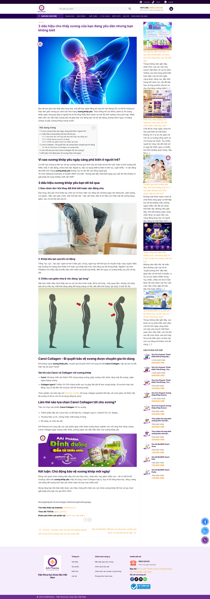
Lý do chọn (105, 16)
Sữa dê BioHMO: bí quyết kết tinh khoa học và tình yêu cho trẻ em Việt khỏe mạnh (156, 314)
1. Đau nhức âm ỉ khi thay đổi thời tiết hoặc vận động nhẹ (66, 137)
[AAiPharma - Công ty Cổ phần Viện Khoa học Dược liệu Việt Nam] (46, 9)
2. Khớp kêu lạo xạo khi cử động (57, 139)
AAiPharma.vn (69, 507)
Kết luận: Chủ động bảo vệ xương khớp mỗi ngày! (61, 153)
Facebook (147, 2)
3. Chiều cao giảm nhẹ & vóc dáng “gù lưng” (61, 142)
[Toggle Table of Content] (92, 128)
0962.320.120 (156, 8)
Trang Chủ (69, 16)
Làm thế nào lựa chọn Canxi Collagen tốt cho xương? (62, 150)
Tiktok (158, 2)
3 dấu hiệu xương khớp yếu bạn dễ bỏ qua (58, 134)
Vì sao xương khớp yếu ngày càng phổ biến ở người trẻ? (63, 131)
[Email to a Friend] (90, 520)
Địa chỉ (126, 16)
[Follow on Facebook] (132, 579)
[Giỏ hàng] (171, 9)
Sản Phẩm (81, 16)
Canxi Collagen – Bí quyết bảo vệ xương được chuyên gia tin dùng (68, 145)
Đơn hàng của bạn (139, 16)
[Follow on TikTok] (136, 579)
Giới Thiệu (93, 16)
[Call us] (145, 579)
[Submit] (130, 9)
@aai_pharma (60, 511)
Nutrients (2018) (72, 393)
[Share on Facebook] (85, 520)
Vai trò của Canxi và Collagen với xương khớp (62, 147)
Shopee (170, 2)
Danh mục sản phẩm (75, 515)
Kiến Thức (116, 16)
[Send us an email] (141, 579)
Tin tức (41, 22)
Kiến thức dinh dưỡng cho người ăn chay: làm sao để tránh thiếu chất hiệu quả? (155, 122)
